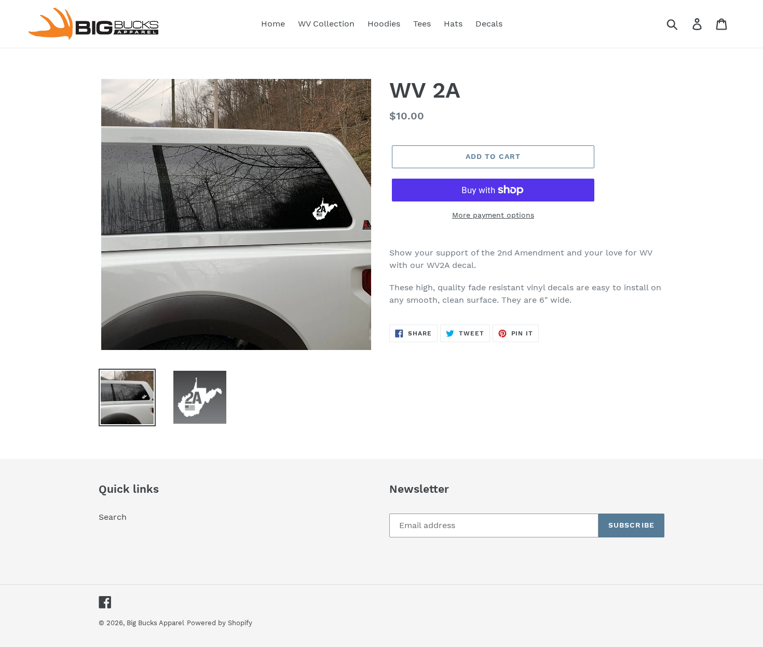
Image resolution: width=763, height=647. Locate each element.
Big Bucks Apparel (155, 623)
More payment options (493, 215)
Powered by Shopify (219, 623)
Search (113, 517)
